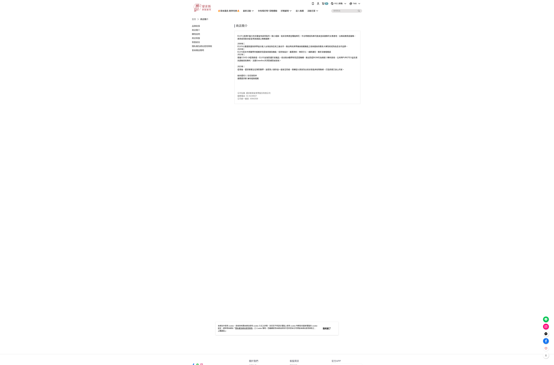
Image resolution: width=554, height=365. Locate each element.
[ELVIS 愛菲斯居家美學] (202, 7)
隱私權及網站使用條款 (243, 328)
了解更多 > (222, 331)
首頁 (194, 19)
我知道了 (327, 328)
